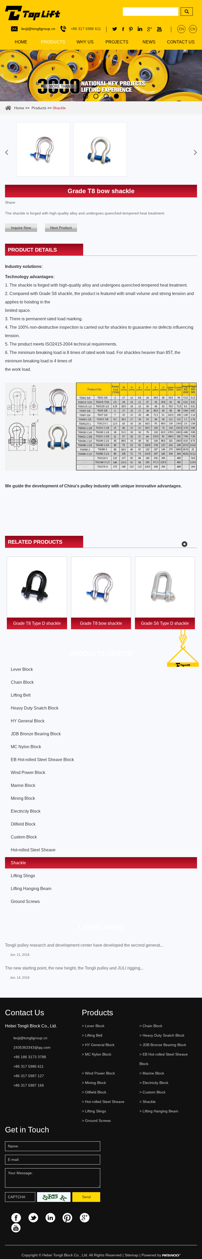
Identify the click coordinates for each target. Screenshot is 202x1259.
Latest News (101, 927)
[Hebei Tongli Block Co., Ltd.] (32, 10)
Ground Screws (25, 901)
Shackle (59, 108)
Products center (101, 653)
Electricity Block (26, 811)
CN (192, 29)
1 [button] (85, 96)
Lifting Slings (23, 875)
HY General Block (27, 721)
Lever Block (22, 669)
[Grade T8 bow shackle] (101, 587)
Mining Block (23, 798)
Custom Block (24, 837)
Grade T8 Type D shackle (37, 623)
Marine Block (23, 785)
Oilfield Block (23, 824)
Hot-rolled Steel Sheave (33, 850)
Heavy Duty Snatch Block (34, 708)
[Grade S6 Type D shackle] (165, 587)
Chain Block (22, 682)
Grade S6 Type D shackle (165, 623)
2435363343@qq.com (31, 1047)
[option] (101, 76)
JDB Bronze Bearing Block (36, 734)
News (149, 42)
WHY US (85, 42)
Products (53, 42)
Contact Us (181, 42)
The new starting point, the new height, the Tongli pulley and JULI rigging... (74, 968)
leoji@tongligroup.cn (38, 29)
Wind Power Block (28, 772)
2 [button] (95, 96)
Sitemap (131, 1255)
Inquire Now (21, 228)
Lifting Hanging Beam (31, 888)
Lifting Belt (21, 695)
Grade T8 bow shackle (101, 623)
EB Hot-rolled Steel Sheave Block (42, 759)
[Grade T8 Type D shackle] (37, 587)
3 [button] (106, 96)
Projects (116, 42)
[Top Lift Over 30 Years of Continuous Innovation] (101, 76)
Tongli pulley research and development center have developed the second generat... (84, 945)
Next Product (61, 228)
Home (21, 42)
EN (181, 29)
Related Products (35, 542)
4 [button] (116, 96)
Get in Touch (27, 1129)
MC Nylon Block (26, 747)
